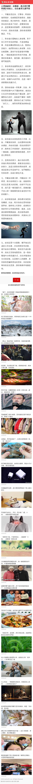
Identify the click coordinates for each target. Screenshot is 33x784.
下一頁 (16, 280)
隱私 (15, 781)
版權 (18, 781)
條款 (13, 781)
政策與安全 (8, 781)
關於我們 (3, 781)
